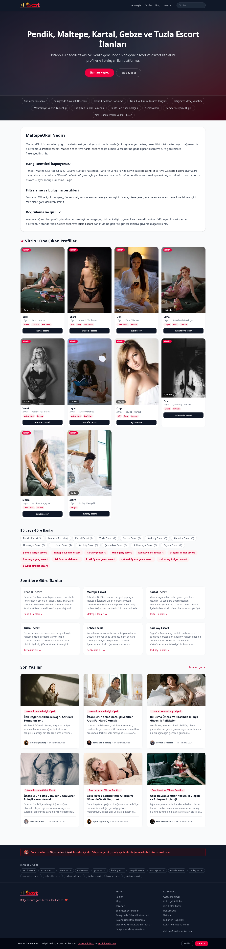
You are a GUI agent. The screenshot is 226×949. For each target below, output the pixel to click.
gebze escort (100, 870)
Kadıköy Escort (157, 538)
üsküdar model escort (67, 559)
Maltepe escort (70, 149)
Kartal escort (92, 149)
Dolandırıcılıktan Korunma (108, 101)
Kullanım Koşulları (173, 919)
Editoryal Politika (172, 901)
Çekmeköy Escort (116, 545)
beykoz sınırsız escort (35, 565)
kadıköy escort (117, 870)
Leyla (72, 408)
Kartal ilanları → (159, 614)
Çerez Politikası (171, 896)
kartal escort (42, 330)
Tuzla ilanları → (32, 650)
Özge (119, 408)
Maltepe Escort (58, 538)
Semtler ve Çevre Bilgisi (179, 108)
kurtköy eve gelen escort (100, 559)
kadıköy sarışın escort (150, 552)
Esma (166, 316)
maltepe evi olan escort (66, 552)
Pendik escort (50, 149)
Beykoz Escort (173, 545)
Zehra (72, 499)
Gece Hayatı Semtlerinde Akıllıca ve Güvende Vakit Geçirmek (110, 797)
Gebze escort (65, 224)
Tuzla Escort (107, 538)
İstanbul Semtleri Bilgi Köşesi (40, 711)
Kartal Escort (83, 538)
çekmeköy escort (183, 415)
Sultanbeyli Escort (145, 545)
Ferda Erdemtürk (164, 821)
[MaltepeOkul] (30, 5)
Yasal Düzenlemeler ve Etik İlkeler (113, 114)
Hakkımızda (169, 910)
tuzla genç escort (122, 552)
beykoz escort (136, 422)
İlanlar (148, 5)
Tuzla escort (85, 224)
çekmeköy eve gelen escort (137, 559)
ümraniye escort (157, 870)
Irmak (26, 408)
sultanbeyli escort (183, 330)
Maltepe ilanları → (97, 614)
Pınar (166, 401)
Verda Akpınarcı (37, 821)
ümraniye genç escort (35, 559)
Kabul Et (201, 943)
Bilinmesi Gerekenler (35, 101)
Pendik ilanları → (33, 614)
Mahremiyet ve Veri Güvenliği (50, 108)
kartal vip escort (96, 552)
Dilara (72, 316)
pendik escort (42, 513)
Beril (25, 316)
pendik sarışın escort (35, 552)
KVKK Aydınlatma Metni (176, 924)
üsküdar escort (177, 870)
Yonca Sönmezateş (102, 742)
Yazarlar (168, 5)
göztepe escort (133, 876)
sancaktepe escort (31, 876)
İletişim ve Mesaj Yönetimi (188, 101)
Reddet (187, 943)
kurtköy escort (90, 422)
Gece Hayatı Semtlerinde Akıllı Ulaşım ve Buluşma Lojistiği (175, 797)
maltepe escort (47, 870)
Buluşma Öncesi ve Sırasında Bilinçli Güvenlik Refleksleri (174, 718)
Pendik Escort (32, 538)
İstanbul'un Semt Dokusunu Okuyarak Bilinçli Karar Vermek (49, 797)
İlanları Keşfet (99, 72)
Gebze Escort (132, 538)
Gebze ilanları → (96, 650)
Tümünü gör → (197, 667)
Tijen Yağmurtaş (38, 742)
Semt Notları (152, 108)
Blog (157, 5)
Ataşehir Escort (184, 538)
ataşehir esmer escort (182, 552)
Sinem (26, 499)
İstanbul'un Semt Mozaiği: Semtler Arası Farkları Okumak (110, 718)
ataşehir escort (89, 330)
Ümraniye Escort (34, 545)
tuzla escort (136, 330)
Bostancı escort (151, 171)
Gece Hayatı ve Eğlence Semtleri (104, 790)
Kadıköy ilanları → (160, 650)
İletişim (167, 915)
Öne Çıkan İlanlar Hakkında (89, 108)
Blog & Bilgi (129, 72)
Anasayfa (136, 5)
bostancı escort (113, 876)
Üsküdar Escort (62, 545)
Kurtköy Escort (88, 545)
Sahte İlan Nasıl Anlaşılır (124, 108)
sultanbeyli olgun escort (173, 559)
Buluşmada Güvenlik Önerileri (70, 101)
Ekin (118, 316)
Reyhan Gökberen (165, 742)
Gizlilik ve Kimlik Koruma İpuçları (148, 101)
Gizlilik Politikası (172, 906)
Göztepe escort (174, 171)
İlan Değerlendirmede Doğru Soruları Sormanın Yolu (48, 718)
